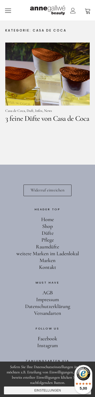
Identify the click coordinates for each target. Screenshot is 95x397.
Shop (47, 226)
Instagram (47, 345)
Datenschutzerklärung (47, 306)
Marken (47, 260)
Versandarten (47, 313)
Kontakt (47, 267)
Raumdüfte (47, 247)
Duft (30, 110)
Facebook (47, 339)
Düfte (48, 233)
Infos (38, 110)
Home (47, 219)
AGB (47, 293)
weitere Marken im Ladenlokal (47, 253)
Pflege (47, 240)
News (48, 110)
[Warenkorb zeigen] (87, 10)
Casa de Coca (15, 110)
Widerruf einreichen (47, 190)
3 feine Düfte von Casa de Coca (47, 118)
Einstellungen (47, 390)
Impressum (47, 299)
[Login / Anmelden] (72, 10)
